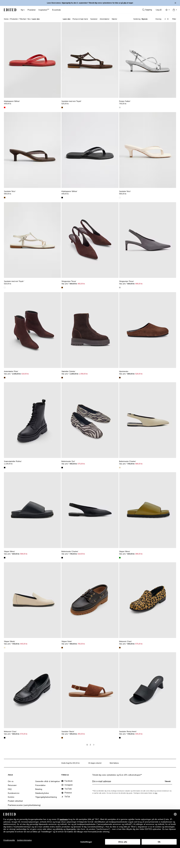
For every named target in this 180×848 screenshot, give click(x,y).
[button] (140, 19)
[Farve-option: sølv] (120, 107)
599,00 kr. (24, 554)
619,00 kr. (25, 374)
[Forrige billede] (7, 58)
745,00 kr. (123, 104)
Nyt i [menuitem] (23, 10)
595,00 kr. (7, 194)
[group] (132, 782)
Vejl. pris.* (73, 284)
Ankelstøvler (104, 19)
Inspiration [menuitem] (43, 10)
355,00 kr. (81, 734)
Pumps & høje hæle (80, 19)
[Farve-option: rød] (4, 107)
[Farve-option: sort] (62, 197)
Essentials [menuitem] (56, 10)
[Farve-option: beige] (120, 467)
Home (6, 19)
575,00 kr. (81, 464)
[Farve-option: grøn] (120, 557)
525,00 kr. (65, 104)
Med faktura (114, 763)
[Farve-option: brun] (62, 107)
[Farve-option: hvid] (120, 197)
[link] (10, 775)
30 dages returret (94, 763)
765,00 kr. (81, 644)
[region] (32, 60)
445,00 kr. (24, 644)
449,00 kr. (7, 104)
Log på (158, 10)
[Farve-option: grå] (120, 287)
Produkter (14, 19)
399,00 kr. (139, 554)
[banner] (90, 3)
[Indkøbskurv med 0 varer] (174, 10)
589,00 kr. (139, 464)
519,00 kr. (81, 554)
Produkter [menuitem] (32, 10)
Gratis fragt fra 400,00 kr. (70, 763)
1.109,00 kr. (8, 464)
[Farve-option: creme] (4, 647)
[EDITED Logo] (10, 9)
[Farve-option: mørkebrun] (4, 377)
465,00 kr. (81, 284)
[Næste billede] (57, 58)
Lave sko (66, 19)
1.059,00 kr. (83, 374)
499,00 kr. (139, 284)
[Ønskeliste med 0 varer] (166, 10)
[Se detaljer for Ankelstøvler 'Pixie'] (32, 330)
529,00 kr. (139, 374)
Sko (28, 19)
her (156, 793)
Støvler (114, 19)
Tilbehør (22, 19)
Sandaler (93, 19)
